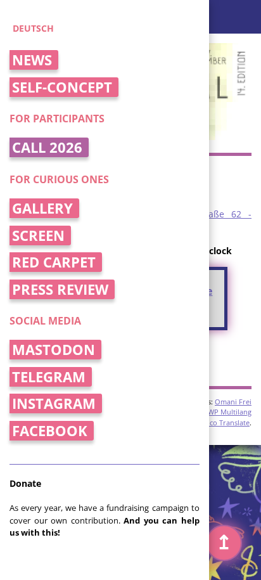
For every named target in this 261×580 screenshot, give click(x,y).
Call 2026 (47, 147)
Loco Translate (225, 422)
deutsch (33, 28)
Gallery (42, 208)
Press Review (60, 289)
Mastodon (53, 349)
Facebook (49, 431)
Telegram (49, 377)
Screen (38, 235)
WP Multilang (229, 411)
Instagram (54, 403)
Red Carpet (54, 262)
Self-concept (62, 87)
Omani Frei (233, 401)
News (32, 60)
